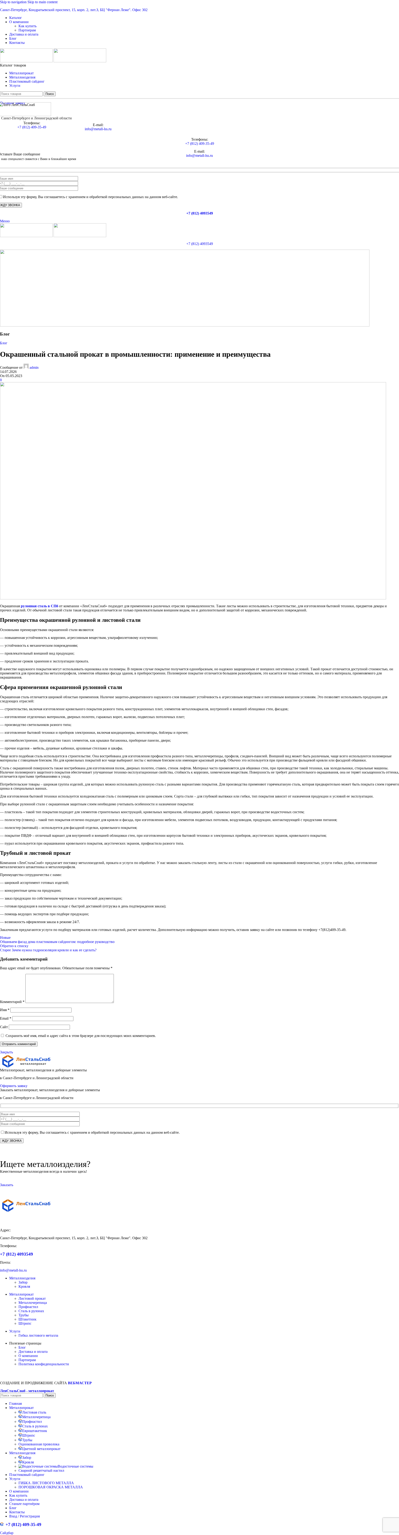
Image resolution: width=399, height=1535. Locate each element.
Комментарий (12, 1002)
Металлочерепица (32, 1303)
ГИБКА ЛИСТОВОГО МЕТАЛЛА (46, 1483)
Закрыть (6, 1052)
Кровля (24, 1286)
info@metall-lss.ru (98, 129)
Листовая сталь (34, 1412)
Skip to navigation (13, 2)
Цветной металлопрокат (41, 1449)
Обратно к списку (14, 946)
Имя (4, 1010)
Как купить (27, 26)
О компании (28, 1356)
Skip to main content (42, 2)
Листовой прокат (32, 1298)
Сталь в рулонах (31, 1311)
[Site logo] (27, 61)
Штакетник (27, 1319)
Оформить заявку (13, 1086)
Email (5, 1018)
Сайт (4, 1027)
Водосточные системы (75, 1466)
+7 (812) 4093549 (199, 213)
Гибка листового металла (38, 1335)
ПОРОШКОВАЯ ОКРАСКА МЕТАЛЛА (50, 1487)
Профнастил (28, 1307)
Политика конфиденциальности (43, 1364)
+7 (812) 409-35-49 (31, 127)
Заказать (6, 1185)
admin (34, 367)
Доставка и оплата (33, 1352)
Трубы (23, 1315)
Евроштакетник (34, 1431)
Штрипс (24, 1323)
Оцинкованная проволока (38, 1444)
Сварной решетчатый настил (41, 1470)
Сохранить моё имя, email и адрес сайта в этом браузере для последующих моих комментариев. (81, 1036)
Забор (22, 1282)
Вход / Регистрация (24, 1516)
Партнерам (27, 30)
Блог (3, 343)
